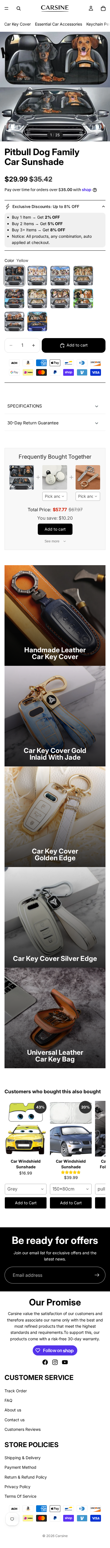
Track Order (16, 1390)
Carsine (61, 1536)
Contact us (15, 1419)
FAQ (8, 1400)
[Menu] (6, 8)
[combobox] (54, 496)
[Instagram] (55, 1362)
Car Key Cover (17, 24)
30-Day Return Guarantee (33, 423)
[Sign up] (97, 1275)
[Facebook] (45, 1362)
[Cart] (103, 8)
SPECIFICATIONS (24, 406)
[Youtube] (64, 1362)
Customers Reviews (23, 1429)
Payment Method (20, 1467)
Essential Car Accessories (58, 24)
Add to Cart (26, 1202)
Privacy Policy (17, 1486)
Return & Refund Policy (26, 1477)
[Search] (18, 8)
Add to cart (77, 345)
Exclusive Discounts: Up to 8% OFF (45, 206)
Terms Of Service (20, 1496)
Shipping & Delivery (23, 1457)
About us (13, 1410)
